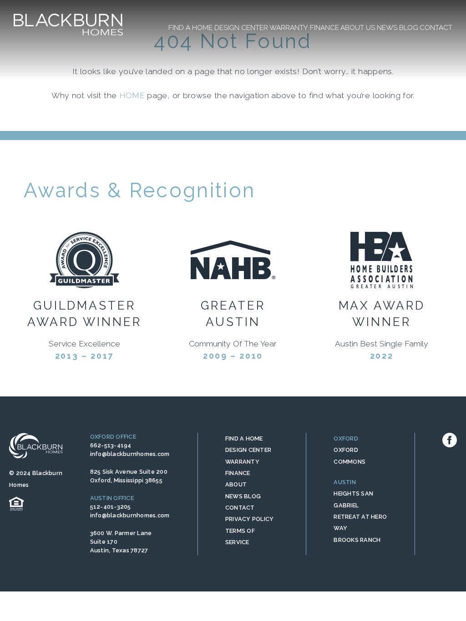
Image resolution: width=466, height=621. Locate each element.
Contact (436, 27)
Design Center (241, 27)
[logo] (68, 24)
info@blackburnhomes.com (130, 454)
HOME (132, 95)
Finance (324, 27)
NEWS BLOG (243, 496)
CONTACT (240, 507)
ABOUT (236, 484)
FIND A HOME (244, 438)
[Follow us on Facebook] (449, 440)
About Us (357, 27)
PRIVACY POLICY (249, 519)
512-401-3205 (110, 506)
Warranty (288, 27)
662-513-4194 (111, 445)
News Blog (397, 27)
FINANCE (237, 473)
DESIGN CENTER (248, 449)
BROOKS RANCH (357, 539)
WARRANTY (242, 461)
